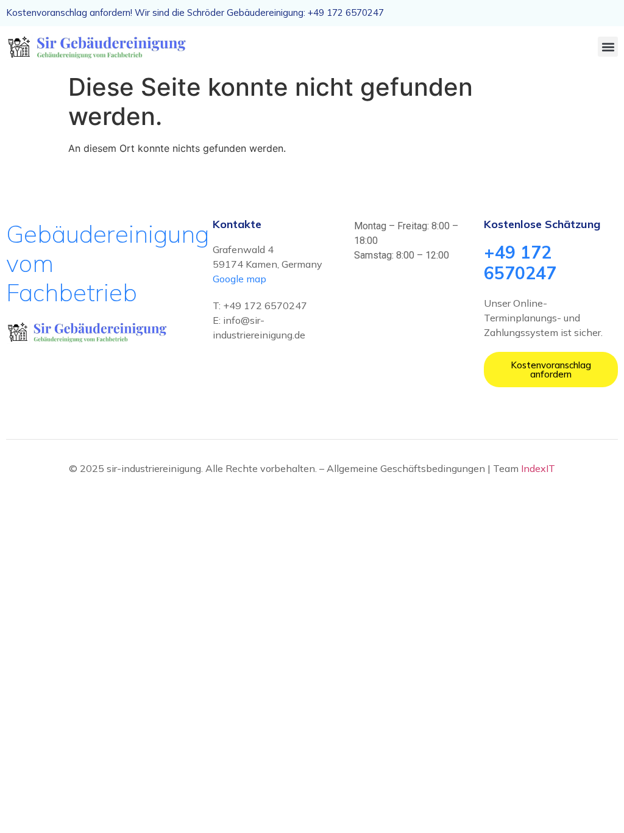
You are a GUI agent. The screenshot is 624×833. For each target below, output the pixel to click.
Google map (239, 279)
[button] (608, 47)
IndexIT (538, 468)
